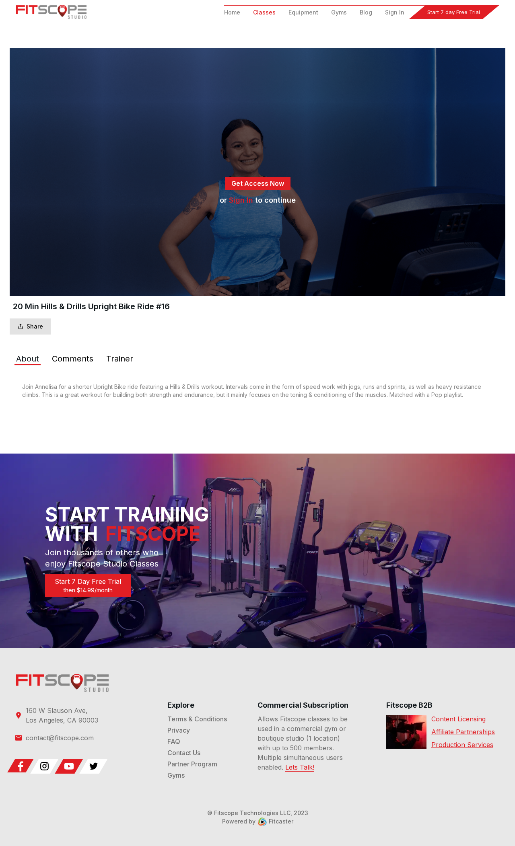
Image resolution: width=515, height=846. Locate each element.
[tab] (27, 358)
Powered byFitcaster (257, 821)
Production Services (462, 745)
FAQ (173, 741)
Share (35, 326)
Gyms (339, 12)
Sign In (394, 12)
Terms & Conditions (197, 719)
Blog (366, 12)
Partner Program (192, 764)
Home (232, 12)
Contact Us (183, 753)
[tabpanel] (257, 391)
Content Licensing (458, 719)
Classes (264, 12)
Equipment (303, 12)
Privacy (178, 730)
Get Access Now (257, 183)
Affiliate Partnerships (463, 732)
